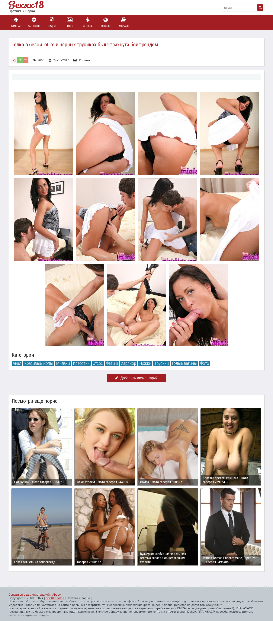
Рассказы (123, 26)
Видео (52, 26)
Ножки (145, 363)
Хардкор (128, 363)
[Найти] (260, 7)
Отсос (98, 363)
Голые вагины (184, 363)
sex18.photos (55, 598)
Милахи (63, 363)
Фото (70, 26)
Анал (17, 363)
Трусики (161, 363)
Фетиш (112, 363)
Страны (105, 26)
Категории (34, 26)
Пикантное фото (30, 7)
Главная (16, 26)
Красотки (81, 363)
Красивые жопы (38, 363)
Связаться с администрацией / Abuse (35, 594)
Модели (88, 26)
